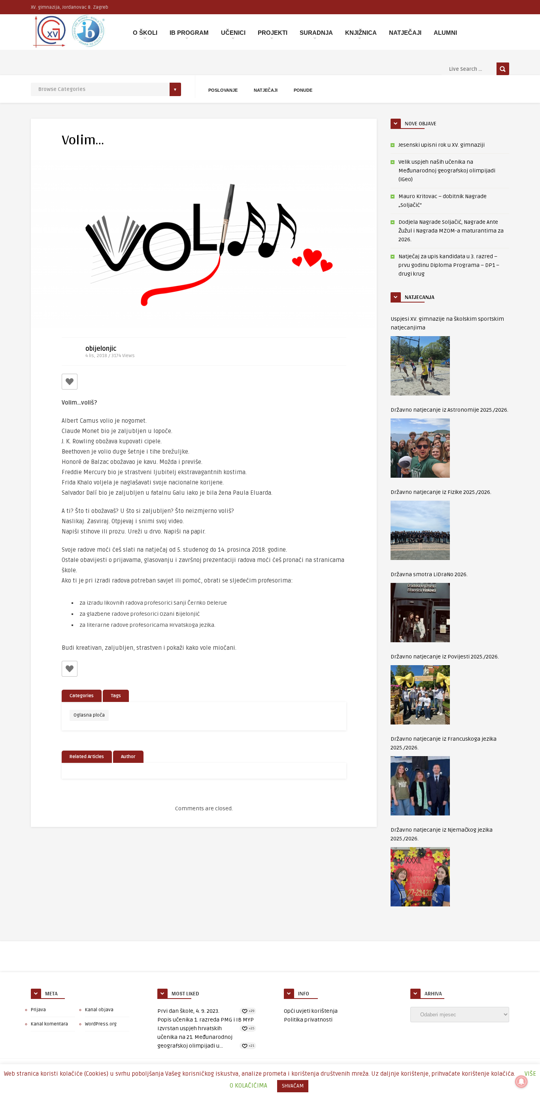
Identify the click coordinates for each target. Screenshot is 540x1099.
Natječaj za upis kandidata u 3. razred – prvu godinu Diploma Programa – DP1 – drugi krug (448, 265)
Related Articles (87, 757)
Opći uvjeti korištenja (311, 1011)
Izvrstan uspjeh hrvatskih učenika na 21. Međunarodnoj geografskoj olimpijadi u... (194, 1037)
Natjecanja (419, 297)
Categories (82, 696)
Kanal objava (99, 1010)
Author (128, 757)
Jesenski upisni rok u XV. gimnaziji (441, 145)
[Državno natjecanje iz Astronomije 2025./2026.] (420, 448)
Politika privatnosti (308, 1019)
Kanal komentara (49, 1024)
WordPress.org (101, 1024)
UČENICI (233, 32)
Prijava (38, 1010)
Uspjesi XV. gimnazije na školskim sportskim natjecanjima (447, 323)
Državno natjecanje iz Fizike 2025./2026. (441, 492)
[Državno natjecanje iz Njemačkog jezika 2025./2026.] (420, 876)
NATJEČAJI (405, 32)
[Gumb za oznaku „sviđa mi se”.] (70, 382)
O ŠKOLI (145, 32)
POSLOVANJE (223, 90)
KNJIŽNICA (361, 32)
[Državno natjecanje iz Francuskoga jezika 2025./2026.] (420, 785)
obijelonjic (101, 349)
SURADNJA (316, 32)
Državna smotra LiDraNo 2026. (429, 574)
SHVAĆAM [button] (293, 1086)
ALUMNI (445, 32)
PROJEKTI (272, 32)
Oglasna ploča (89, 715)
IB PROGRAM (189, 32)
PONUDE (303, 90)
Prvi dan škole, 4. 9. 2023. (188, 1011)
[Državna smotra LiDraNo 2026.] (420, 612)
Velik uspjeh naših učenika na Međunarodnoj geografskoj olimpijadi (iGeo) (446, 171)
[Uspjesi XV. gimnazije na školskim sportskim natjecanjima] (420, 365)
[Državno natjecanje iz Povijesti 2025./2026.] (420, 694)
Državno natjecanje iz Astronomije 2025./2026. (449, 410)
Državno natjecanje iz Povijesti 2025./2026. (445, 656)
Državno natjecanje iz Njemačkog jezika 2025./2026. (442, 834)
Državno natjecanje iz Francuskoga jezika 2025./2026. (444, 743)
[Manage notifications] (521, 1081)
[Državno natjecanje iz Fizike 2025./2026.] (420, 530)
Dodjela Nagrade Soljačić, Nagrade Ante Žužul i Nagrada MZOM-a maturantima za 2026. (451, 231)
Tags (116, 696)
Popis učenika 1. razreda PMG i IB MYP (205, 1019)
